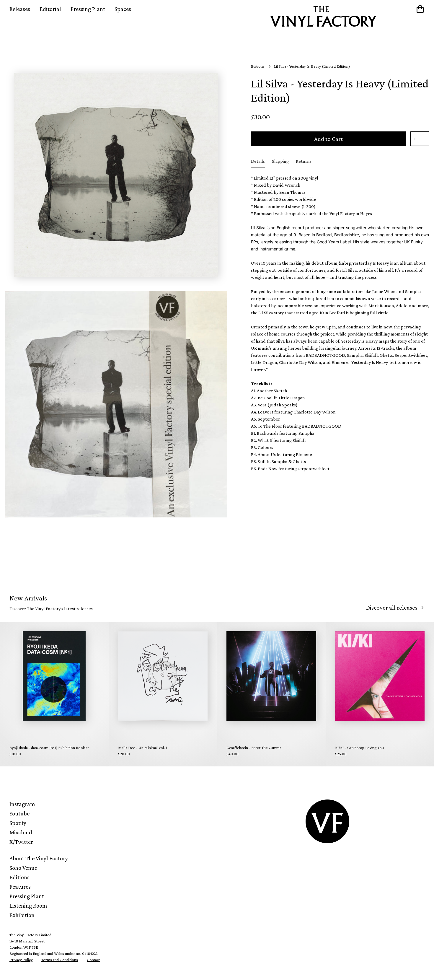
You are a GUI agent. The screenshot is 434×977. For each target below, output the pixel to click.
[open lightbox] (116, 174)
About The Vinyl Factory (38, 858)
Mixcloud (20, 832)
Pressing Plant (88, 9)
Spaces (123, 9)
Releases (19, 9)
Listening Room (28, 905)
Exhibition (22, 915)
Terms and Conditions (59, 959)
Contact (93, 959)
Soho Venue (23, 867)
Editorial (50, 9)
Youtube (19, 813)
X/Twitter (21, 841)
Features (20, 886)
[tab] (258, 161)
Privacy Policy (20, 959)
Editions (19, 877)
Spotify (17, 823)
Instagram (22, 804)
